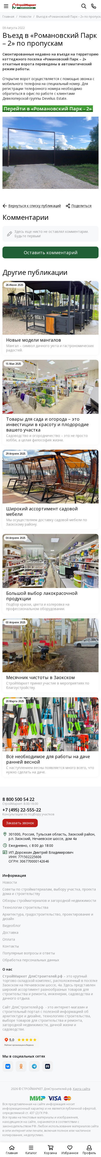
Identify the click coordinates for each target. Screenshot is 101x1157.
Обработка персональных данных (30, 960)
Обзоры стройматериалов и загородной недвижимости (49, 900)
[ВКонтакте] (7, 1066)
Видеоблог (11, 925)
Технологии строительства (25, 907)
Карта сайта (81, 1089)
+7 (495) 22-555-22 (21, 810)
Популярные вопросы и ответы (28, 953)
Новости (25, 16)
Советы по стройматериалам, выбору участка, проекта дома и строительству (49, 891)
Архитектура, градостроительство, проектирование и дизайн (47, 916)
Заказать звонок (20, 823)
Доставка (10, 932)
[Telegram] (34, 1066)
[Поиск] (84, 6)
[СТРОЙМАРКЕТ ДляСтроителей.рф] (24, 6)
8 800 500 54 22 (18, 799)
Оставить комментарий (50, 252)
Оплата (8, 939)
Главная (8, 16)
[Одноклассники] (21, 1066)
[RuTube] (47, 1066)
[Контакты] (94, 6)
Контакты (10, 946)
